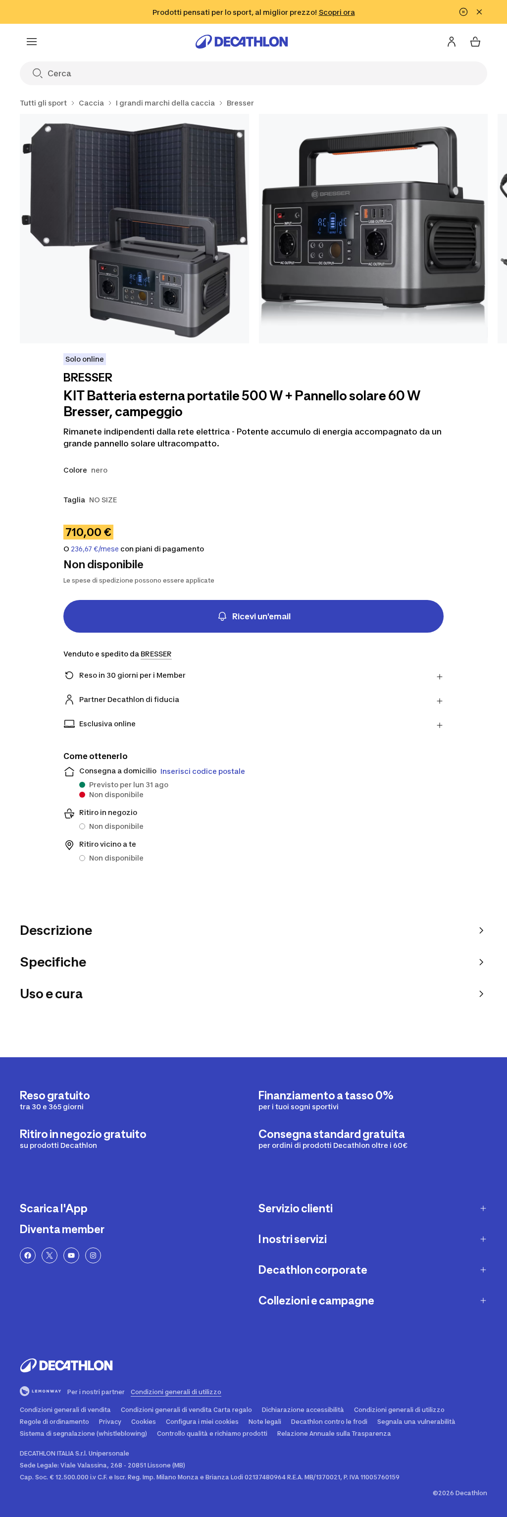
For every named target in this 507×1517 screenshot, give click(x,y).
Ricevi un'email (261, 616)
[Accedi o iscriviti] (451, 42)
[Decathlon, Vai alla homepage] (241, 42)
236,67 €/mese (95, 549)
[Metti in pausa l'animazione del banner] (463, 12)
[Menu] (32, 42)
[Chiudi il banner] (479, 12)
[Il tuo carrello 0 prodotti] (475, 42)
